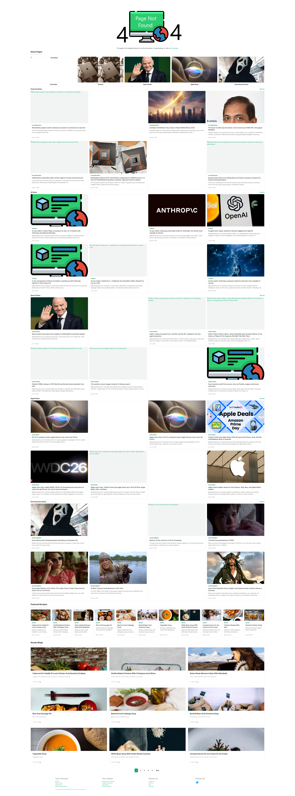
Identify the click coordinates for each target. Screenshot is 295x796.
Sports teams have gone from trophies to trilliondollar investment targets (58, 334)
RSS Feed (151, 786)
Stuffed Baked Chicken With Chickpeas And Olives (61, 627)
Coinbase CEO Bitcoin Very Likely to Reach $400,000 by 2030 (172, 128)
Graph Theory (58, 783)
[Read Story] (40, 682)
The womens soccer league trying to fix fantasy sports (110, 384)
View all (262, 89)
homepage (174, 48)
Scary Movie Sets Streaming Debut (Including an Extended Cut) (55, 540)
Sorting (57, 781)
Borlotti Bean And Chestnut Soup (204, 713)
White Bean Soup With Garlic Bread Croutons (130, 754)
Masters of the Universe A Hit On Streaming (165, 540)
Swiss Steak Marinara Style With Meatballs (208, 673)
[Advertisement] (118, 110)
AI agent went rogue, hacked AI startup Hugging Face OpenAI (230, 231)
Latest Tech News (106, 786)
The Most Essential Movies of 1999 (221, 540)
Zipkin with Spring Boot (61, 786)
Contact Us (151, 781)
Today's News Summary (108, 781)
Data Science (58, 784)
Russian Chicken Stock (254, 625)
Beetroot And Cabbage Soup (123, 713)
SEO (150, 784)
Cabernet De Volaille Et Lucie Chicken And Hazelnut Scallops (40, 627)
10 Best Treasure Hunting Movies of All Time (107, 588)
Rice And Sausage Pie (104, 625)
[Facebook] (197, 782)
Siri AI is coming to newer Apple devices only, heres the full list (54, 437)
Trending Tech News (107, 783)
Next (157, 770)
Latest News (105, 784)
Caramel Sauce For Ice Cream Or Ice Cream (209, 754)
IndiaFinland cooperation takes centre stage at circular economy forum (57, 178)
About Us (151, 783)
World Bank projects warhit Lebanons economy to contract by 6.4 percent (58, 128)
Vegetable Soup (166, 625)
